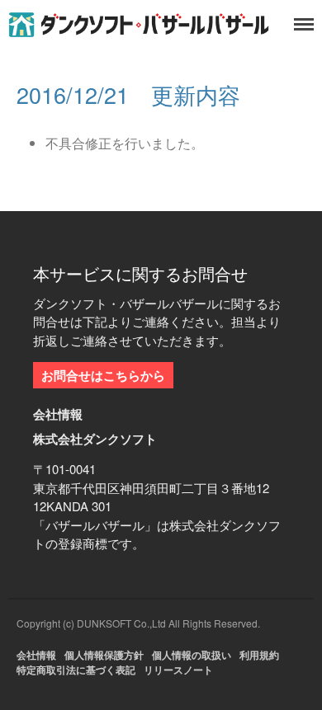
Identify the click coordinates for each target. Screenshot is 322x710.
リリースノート (178, 669)
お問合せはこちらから (103, 375)
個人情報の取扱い (191, 654)
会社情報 (36, 654)
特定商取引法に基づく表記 (76, 669)
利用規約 (259, 654)
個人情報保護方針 (104, 654)
